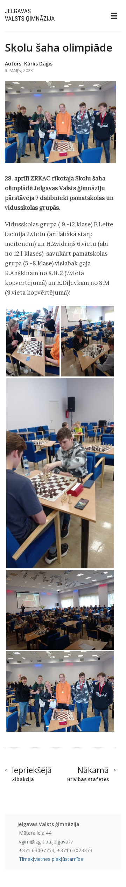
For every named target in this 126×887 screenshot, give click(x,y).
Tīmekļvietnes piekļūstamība (51, 859)
